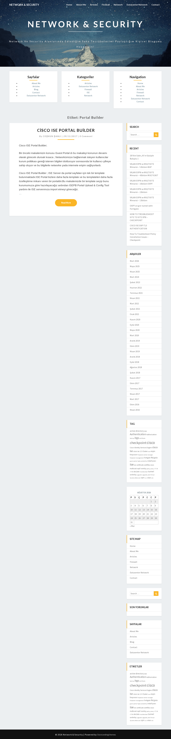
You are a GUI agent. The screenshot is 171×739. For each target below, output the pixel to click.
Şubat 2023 (135, 282)
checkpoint (138, 442)
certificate (142, 438)
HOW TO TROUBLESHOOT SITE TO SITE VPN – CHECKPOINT (142, 217)
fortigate (147, 458)
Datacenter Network (137, 4)
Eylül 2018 (134, 362)
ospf (138, 468)
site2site (136, 471)
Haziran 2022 (136, 287)
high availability (142, 461)
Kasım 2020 (135, 319)
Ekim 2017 (134, 383)
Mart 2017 (134, 399)
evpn (153, 451)
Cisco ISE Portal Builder (66, 130)
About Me (81, 4)
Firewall (106, 4)
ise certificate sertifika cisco (144, 465)
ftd (152, 457)
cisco (151, 442)
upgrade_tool (146, 475)
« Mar (132, 526)
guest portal (133, 461)
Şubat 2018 (135, 372)
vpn (142, 477)
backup (132, 438)
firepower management (137, 458)
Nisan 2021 (135, 298)
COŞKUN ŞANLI (52, 136)
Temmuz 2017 (136, 388)
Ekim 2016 (134, 404)
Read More (69, 202)
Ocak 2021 (134, 314)
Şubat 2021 (135, 308)
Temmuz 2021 (136, 293)
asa (145, 431)
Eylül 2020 (134, 324)
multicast (133, 468)
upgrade (139, 475)
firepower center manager (145, 455)
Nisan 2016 (135, 409)
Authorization (151, 434)
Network (118, 4)
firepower (133, 455)
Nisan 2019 (135, 351)
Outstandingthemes (106, 734)
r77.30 (156, 469)
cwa (149, 451)
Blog (36, 89)
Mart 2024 (134, 277)
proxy (152, 469)
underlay (133, 475)
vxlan (149, 478)
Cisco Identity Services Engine (141, 447)
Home (69, 4)
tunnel (151, 471)
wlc (152, 478)
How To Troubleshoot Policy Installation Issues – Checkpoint (143, 237)
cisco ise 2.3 (137, 451)
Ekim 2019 (134, 346)
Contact (155, 4)
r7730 (131, 472)
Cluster (145, 451)
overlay (143, 468)
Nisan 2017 (135, 394)
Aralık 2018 (135, 356)
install (149, 461)
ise (132, 464)
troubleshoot (144, 472)
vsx (146, 478)
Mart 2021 (134, 303)
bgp (137, 437)
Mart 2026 (134, 261)
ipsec (154, 461)
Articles (94, 4)
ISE (88, 92)
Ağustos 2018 (136, 367)
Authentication (138, 434)
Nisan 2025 (135, 271)
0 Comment (86, 136)
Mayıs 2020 (135, 330)
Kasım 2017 (135, 378)
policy (148, 469)
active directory (137, 431)
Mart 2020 (134, 335)
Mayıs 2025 (135, 266)
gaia (156, 457)
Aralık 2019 (135, 340)
